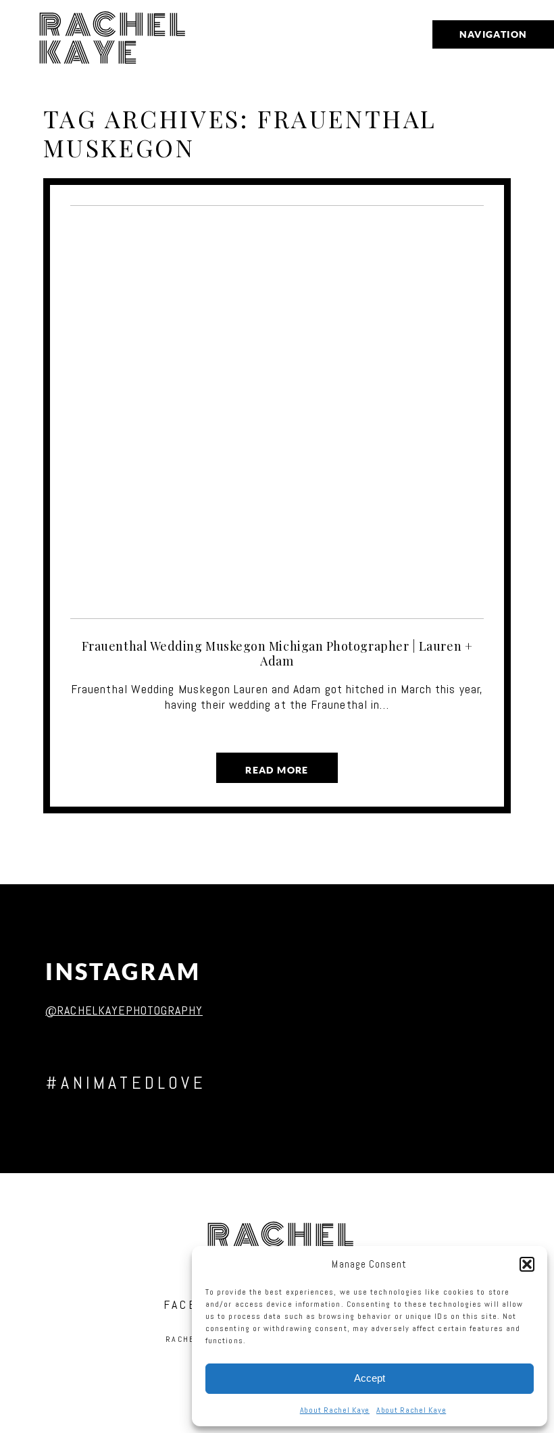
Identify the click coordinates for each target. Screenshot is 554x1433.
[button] (527, 1264)
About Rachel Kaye (335, 1410)
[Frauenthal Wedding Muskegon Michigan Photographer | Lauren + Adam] (277, 412)
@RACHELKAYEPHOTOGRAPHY (124, 1010)
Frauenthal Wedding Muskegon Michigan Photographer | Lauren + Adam (277, 653)
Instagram (123, 971)
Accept (369, 1378)
